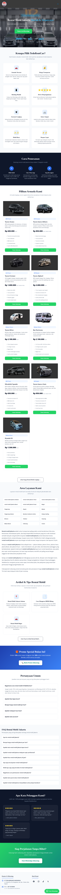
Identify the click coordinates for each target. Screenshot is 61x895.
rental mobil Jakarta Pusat (29, 504)
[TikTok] (43, 881)
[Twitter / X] (48, 881)
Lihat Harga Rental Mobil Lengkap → (30, 480)
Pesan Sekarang (16, 250)
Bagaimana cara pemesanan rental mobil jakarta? (17, 773)
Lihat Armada (40, 31)
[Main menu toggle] (58, 4)
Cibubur (25, 519)
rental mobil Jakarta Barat (11, 504)
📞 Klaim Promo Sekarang (30, 663)
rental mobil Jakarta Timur (29, 499)
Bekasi (43, 509)
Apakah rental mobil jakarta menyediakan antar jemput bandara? (21, 783)
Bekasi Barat (7, 523)
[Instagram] (38, 881)
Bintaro (6, 519)
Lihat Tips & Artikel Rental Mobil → (30, 639)
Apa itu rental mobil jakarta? (11, 737)
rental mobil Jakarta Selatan (11, 499)
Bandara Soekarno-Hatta (29, 514)
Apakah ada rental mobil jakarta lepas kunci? (15, 747)
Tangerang (7, 509)
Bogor (43, 504)
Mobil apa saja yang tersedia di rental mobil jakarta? (18, 768)
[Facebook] (34, 881)
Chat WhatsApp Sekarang (30, 861)
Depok (24, 509)
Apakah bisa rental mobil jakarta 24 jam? (14, 757)
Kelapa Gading (45, 514)
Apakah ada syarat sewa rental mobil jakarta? (16, 778)
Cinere (43, 523)
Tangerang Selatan (9, 514)
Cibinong (25, 523)
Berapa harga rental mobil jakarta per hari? (15, 742)
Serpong (44, 519)
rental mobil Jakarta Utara (48, 499)
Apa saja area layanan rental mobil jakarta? (15, 762)
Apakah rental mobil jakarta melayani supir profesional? (19, 752)
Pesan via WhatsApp (23, 31)
